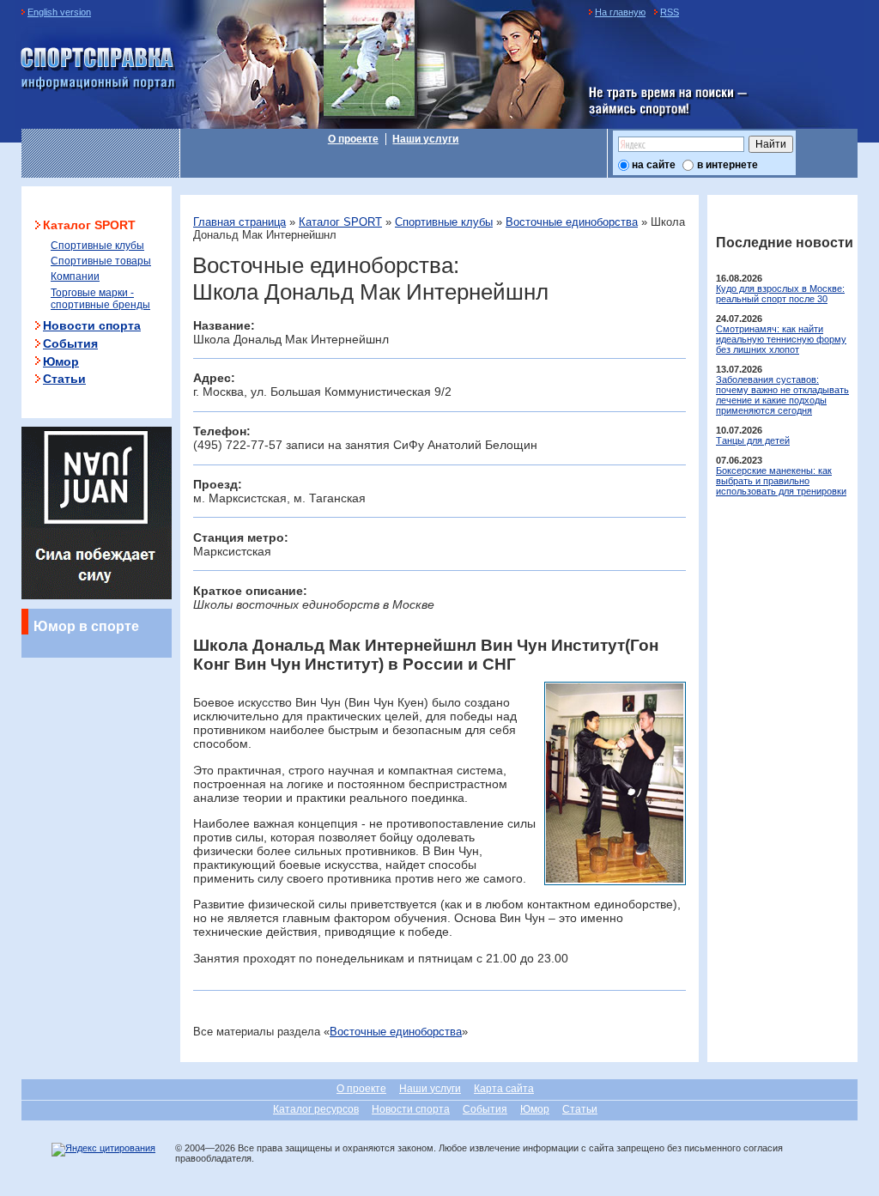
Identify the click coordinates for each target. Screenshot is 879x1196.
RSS (669, 12)
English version (59, 12)
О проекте (353, 139)
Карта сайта (504, 1089)
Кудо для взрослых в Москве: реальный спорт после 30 (780, 293)
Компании (75, 276)
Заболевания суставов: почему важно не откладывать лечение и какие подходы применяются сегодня (782, 395)
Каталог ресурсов (316, 1109)
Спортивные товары (101, 261)
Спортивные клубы (444, 222)
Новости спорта (92, 325)
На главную (620, 12)
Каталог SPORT (340, 222)
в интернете (727, 165)
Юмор (61, 361)
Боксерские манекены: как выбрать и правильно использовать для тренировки (781, 480)
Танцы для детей (753, 440)
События (70, 343)
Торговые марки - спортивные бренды (100, 299)
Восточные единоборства (572, 222)
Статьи (64, 379)
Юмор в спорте (86, 626)
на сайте (654, 165)
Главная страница (239, 222)
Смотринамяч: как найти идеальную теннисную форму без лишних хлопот (781, 339)
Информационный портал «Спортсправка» (99, 69)
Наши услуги (425, 139)
